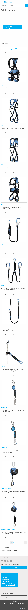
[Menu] (2, 2)
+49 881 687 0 (9, 583)
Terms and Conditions (20, 603)
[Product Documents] (14, 93)
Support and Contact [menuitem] (7, 593)
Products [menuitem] (4, 590)
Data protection (11, 603)
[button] (5, 93)
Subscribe (13, 567)
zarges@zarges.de (10, 585)
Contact (3, 605)
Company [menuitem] (4, 597)
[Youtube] (2, 560)
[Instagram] (8, 560)
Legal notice (4, 603)
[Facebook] (5, 560)
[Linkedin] (11, 560)
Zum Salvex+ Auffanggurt (8, 27)
